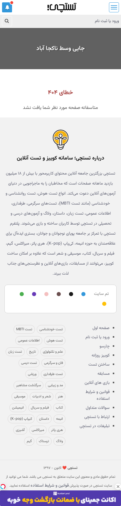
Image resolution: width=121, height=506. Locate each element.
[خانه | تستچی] (60, 139)
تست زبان (15, 351)
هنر (60, 396)
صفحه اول (101, 328)
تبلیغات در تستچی (95, 426)
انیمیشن (18, 407)
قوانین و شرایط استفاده (97, 395)
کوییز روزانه (101, 355)
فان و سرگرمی (53, 363)
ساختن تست (99, 364)
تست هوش (55, 340)
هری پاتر (57, 430)
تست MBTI (24, 329)
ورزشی (32, 374)
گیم (29, 441)
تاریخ (32, 351)
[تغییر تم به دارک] (70, 294)
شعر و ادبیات (41, 396)
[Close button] (118, 487)
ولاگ (59, 441)
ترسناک (44, 441)
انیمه (59, 419)
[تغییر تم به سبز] (21, 294)
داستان (44, 419)
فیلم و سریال (40, 407)
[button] (7, 7)
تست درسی (29, 363)
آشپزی (20, 430)
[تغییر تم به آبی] (82, 294)
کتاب (59, 407)
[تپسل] (3, 487)
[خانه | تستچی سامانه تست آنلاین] (62, 6)
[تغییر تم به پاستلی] (45, 294)
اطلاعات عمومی (29, 340)
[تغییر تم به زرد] (103, 304)
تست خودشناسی (51, 329)
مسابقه (104, 374)
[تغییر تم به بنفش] (33, 294)
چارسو (105, 346)
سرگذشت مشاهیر (28, 385)
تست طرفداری (53, 374)
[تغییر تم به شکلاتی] (58, 294)
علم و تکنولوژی (53, 351)
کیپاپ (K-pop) (21, 419)
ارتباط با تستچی (97, 417)
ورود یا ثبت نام (107, 21)
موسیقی (19, 396)
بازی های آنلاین (97, 383)
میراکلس (38, 430)
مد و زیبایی (55, 385)
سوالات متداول (98, 408)
